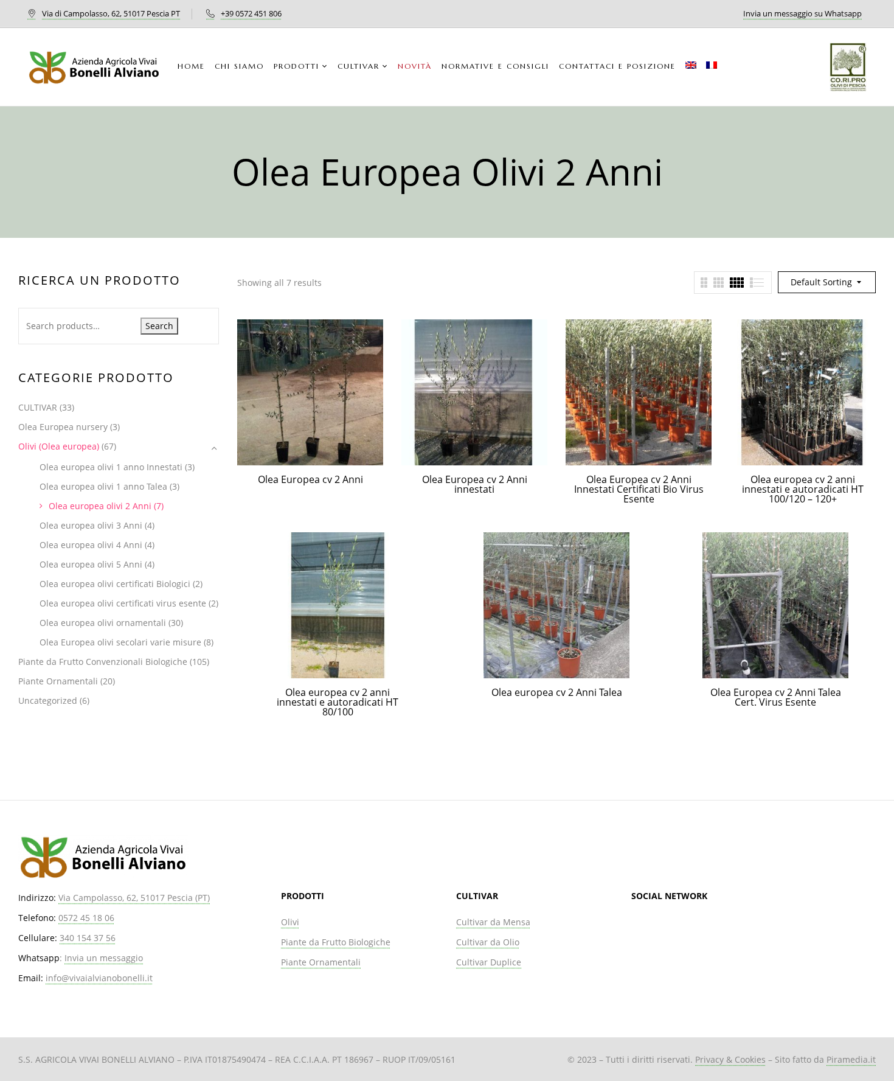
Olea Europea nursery (63, 427)
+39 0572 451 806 (251, 13)
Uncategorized (47, 700)
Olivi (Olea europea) (58, 446)
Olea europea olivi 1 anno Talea (103, 486)
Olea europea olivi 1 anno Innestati (111, 467)
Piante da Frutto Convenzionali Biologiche (102, 661)
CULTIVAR (37, 407)
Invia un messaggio (103, 958)
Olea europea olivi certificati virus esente (123, 603)
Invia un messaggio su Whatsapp (802, 13)
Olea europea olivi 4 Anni (91, 545)
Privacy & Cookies (730, 1059)
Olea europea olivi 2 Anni (100, 506)
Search (159, 326)
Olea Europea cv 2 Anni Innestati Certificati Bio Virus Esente (639, 489)
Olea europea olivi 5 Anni (91, 564)
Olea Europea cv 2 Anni (310, 479)
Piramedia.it (851, 1059)
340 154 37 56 (88, 938)
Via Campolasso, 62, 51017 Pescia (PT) (134, 897)
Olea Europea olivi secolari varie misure (120, 642)
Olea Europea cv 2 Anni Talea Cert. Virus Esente (775, 697)
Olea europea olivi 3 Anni (91, 525)
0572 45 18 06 (86, 917)
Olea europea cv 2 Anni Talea (556, 692)
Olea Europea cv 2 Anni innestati (474, 484)
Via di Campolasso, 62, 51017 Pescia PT (111, 13)
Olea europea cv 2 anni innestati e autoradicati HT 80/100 (337, 702)
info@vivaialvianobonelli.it (99, 978)
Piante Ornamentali (58, 681)
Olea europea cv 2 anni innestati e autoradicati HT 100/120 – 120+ (803, 489)
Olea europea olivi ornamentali (103, 622)
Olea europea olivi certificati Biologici (115, 583)
